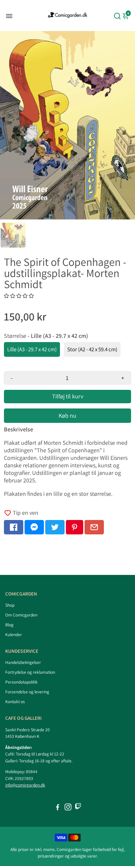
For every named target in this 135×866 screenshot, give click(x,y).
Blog (9, 625)
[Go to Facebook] (13, 527)
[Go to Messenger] (34, 527)
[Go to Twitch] (78, 808)
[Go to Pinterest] (74, 527)
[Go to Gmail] (94, 527)
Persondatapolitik (21, 682)
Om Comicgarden (21, 615)
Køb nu (67, 415)
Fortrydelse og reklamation (30, 672)
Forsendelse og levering (27, 692)
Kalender (13, 634)
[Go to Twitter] (55, 527)
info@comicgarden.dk (25, 785)
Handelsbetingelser (23, 662)
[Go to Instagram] (68, 808)
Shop (9, 605)
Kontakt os (15, 701)
